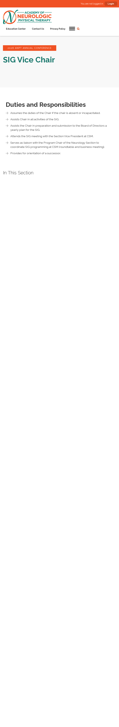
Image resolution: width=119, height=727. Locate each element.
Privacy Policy (57, 29)
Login (111, 3)
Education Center (16, 29)
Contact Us (38, 29)
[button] (72, 29)
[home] (27, 17)
